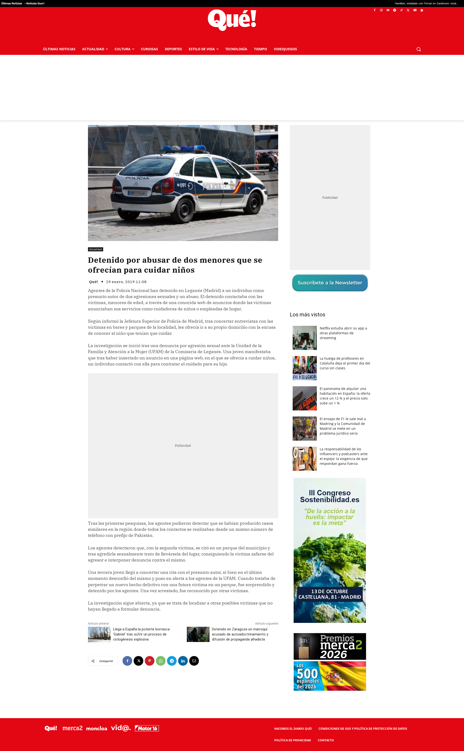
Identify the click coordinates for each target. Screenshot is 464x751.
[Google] (421, 10)
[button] (418, 49)
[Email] (194, 661)
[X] (408, 10)
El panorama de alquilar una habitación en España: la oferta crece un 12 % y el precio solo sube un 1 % (345, 395)
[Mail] (388, 10)
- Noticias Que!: (34, 3)
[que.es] (232, 20)
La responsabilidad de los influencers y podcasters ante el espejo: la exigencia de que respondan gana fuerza (344, 456)
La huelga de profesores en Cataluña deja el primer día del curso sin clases (345, 363)
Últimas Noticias (11, 3)
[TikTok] (401, 10)
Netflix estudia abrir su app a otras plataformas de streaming (343, 333)
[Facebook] (374, 10)
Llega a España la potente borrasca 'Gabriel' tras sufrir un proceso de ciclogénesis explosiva (141, 634)
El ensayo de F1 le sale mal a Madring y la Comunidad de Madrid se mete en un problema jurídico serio (343, 426)
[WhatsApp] (161, 661)
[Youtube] (415, 10)
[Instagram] (381, 10)
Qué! (93, 282)
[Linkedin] (183, 661)
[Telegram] (395, 10)
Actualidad (95, 249)
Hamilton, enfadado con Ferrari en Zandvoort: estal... (383, 3)
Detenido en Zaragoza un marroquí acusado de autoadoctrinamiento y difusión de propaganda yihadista (240, 634)
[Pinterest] (149, 661)
